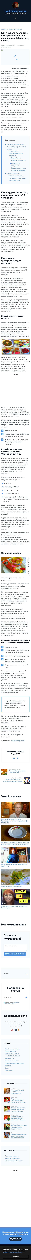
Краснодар (8, 1065)
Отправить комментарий (14, 954)
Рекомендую (9, 1058)
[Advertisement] (15, 390)
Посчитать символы (12, 1156)
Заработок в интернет (12, 1049)
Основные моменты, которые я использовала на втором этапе (17, 178)
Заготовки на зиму (13, 1056)
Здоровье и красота (15, 29)
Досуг (7, 1068)
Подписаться (15, 1239)
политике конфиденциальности (12, 1252)
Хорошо (15, 1257)
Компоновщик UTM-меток (14, 1161)
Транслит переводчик (12, 1158)
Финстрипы (9, 1070)
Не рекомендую (10, 1051)
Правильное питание (12, 1053)
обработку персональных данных (11, 1003)
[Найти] (26, 973)
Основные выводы (13, 173)
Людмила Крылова (18, 741)
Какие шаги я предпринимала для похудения (16, 153)
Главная (4, 29)
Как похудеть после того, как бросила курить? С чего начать (16, 147)
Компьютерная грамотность (14, 1063)
